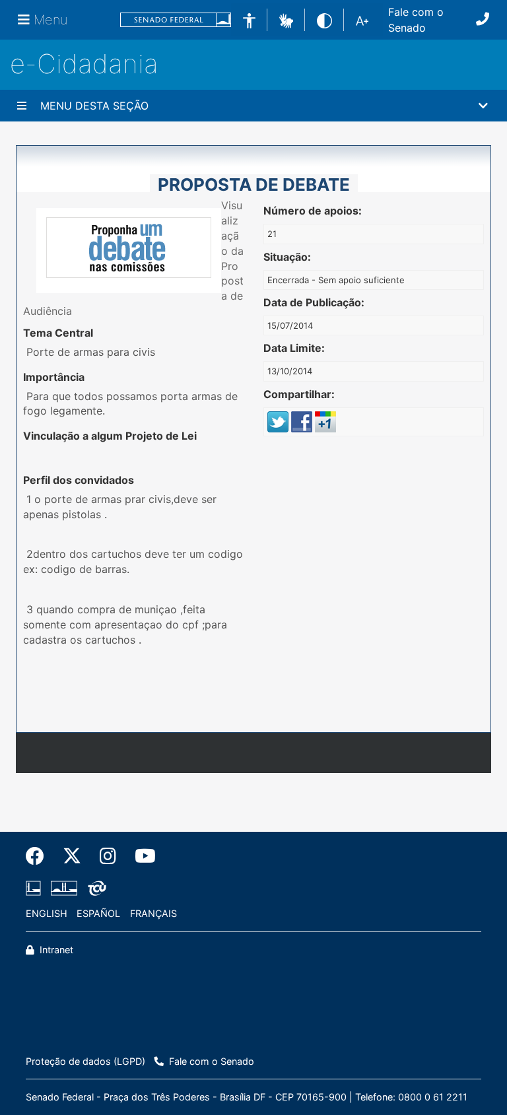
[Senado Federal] (175, 20)
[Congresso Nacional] (64, 888)
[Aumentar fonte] (362, 20)
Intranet (55, 949)
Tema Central (58, 332)
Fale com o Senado (416, 19)
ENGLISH (46, 913)
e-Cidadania (84, 64)
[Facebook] (39, 856)
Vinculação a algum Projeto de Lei (110, 435)
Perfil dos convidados (78, 480)
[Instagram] (107, 856)
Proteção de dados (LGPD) (85, 1061)
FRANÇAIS (153, 913)
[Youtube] (140, 856)
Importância (53, 377)
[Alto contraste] (324, 19)
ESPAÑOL (98, 913)
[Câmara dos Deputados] (36, 888)
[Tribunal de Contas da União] (94, 888)
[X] (71, 856)
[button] (286, 19)
